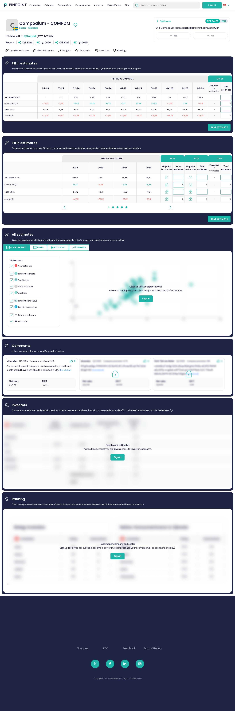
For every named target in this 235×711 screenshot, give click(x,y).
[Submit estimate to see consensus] (166, 177)
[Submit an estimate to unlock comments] (115, 374)
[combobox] (227, 5)
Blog (127, 5)
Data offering (114, 5)
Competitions (64, 5)
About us (98, 5)
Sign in (146, 298)
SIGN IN (212, 5)
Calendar (48, 5)
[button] (25, 42)
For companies (82, 5)
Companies (34, 5)
